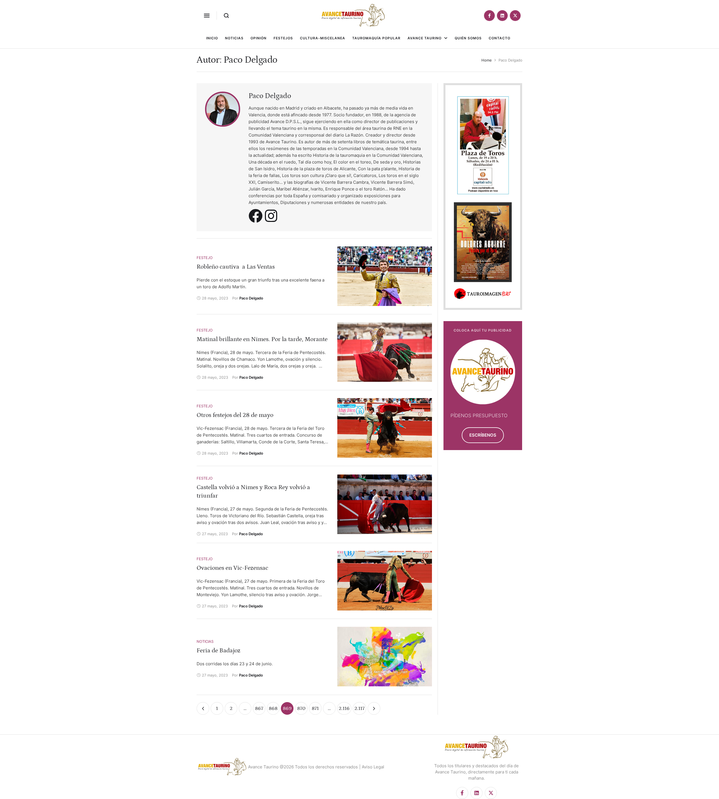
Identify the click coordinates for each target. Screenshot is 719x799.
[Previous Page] (203, 708)
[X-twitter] (515, 15)
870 (301, 708)
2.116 (344, 708)
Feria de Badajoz (218, 650)
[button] (206, 15)
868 (273, 708)
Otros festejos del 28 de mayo (235, 415)
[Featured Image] (384, 276)
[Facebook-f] (489, 15)
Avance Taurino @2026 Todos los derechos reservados (303, 767)
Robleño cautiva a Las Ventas (236, 266)
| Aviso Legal (371, 767)
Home (486, 60)
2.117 (359, 708)
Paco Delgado (270, 96)
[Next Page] (374, 708)
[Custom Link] (256, 216)
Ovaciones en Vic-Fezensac (232, 567)
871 (315, 708)
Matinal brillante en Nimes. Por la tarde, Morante (262, 339)
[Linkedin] (502, 15)
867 (259, 708)
